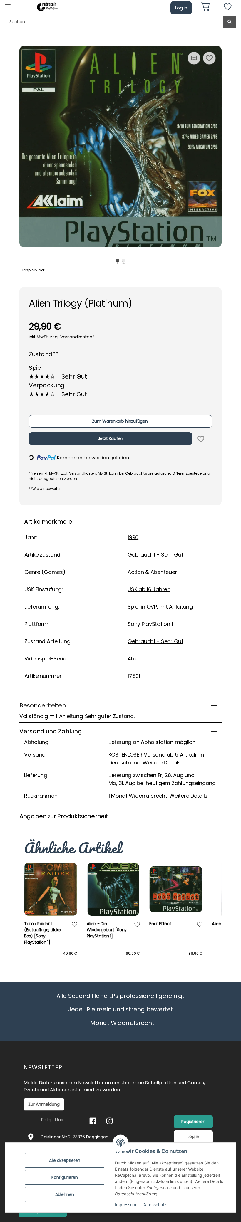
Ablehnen (64, 1194)
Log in (181, 8)
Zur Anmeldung (44, 1104)
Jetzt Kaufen (110, 438)
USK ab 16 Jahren (149, 589)
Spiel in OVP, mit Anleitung (160, 606)
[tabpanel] (120, 147)
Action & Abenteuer (152, 572)
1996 (133, 537)
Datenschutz (154, 1204)
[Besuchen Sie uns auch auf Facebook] (93, 1120)
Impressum (125, 1204)
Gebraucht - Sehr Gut (155, 554)
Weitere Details (162, 762)
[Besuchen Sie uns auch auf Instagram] (109, 1120)
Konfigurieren (64, 1177)
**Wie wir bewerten (45, 488)
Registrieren (193, 1121)
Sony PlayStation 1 (150, 624)
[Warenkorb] (208, 7)
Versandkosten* (77, 337)
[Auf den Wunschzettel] (209, 58)
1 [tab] (117, 260)
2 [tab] (123, 260)
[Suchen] (229, 22)
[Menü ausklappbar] (8, 3)
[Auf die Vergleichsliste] (194, 58)
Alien (134, 658)
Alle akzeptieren (64, 1160)
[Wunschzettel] (227, 8)
